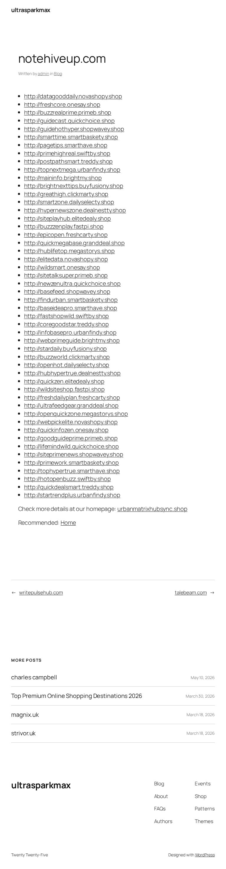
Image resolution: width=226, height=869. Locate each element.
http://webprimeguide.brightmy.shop (72, 340)
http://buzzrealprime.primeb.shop (68, 112)
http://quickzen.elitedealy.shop (64, 381)
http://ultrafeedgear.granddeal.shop (71, 405)
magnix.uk (25, 714)
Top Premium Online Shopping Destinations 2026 (76, 696)
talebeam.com (191, 592)
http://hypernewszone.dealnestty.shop (75, 210)
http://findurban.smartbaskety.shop (71, 300)
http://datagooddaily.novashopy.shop (73, 96)
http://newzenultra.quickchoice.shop (72, 283)
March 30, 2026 (200, 696)
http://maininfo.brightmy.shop (63, 178)
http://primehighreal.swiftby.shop (67, 153)
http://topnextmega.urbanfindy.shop (72, 169)
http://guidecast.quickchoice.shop (69, 121)
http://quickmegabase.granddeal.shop (74, 243)
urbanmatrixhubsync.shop (152, 509)
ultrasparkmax (30, 10)
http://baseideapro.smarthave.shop (70, 308)
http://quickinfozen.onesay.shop (66, 430)
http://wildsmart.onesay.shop (62, 267)
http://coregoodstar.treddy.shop (66, 324)
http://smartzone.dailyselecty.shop (69, 202)
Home (68, 523)
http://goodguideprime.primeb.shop (71, 438)
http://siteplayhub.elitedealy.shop (67, 218)
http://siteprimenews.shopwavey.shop (74, 454)
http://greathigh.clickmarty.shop (66, 194)
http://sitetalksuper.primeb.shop (66, 275)
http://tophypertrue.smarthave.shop (72, 471)
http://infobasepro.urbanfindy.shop (70, 332)
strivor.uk (23, 733)
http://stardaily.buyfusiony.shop (65, 348)
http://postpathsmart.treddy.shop (68, 161)
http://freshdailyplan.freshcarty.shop (72, 397)
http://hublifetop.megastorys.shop (69, 251)
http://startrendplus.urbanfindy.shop (72, 495)
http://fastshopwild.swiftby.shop (66, 316)
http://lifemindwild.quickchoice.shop (71, 446)
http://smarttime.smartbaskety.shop (71, 137)
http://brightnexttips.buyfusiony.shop (73, 186)
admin (43, 73)
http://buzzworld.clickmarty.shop (67, 357)
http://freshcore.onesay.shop (62, 104)
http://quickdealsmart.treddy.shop (69, 487)
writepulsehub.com (41, 592)
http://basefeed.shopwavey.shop (67, 291)
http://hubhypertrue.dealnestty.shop (72, 373)
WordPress (205, 855)
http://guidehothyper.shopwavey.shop (74, 129)
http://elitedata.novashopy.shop (66, 259)
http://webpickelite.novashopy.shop (71, 422)
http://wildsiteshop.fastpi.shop (64, 389)
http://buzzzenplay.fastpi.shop (64, 226)
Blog (58, 73)
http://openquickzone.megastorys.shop (76, 414)
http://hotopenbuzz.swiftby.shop (67, 479)
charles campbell (34, 677)
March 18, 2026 (201, 714)
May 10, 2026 (203, 677)
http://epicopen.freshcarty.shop (66, 235)
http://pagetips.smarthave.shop (65, 145)
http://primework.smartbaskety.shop (71, 462)
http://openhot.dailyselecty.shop (66, 365)
